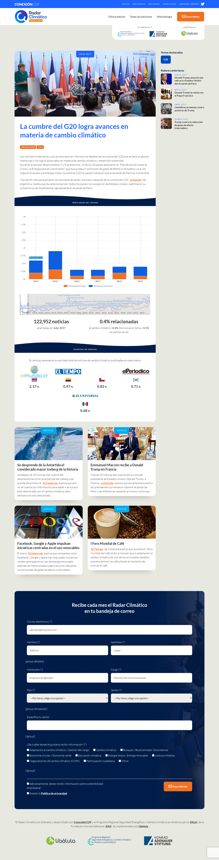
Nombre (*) (33, 642)
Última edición (116, 16)
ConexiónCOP (82, 822)
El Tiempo (97, 549)
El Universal (35, 553)
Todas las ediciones (141, 16)
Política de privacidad (54, 793)
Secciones (139, 4)
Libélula (143, 826)
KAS (108, 826)
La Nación (136, 179)
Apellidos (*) (118, 642)
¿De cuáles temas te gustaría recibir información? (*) (57, 744)
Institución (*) (35, 669)
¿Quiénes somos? (189, 4)
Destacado (28, 147)
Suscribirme (179, 786)
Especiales (169, 4)
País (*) (31, 690)
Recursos (154, 4)
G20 (40, 147)
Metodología (164, 16)
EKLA (193, 822)
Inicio (126, 4)
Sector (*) (116, 690)
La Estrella (107, 483)
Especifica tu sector (38, 717)
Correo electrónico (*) (39, 621)
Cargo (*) (116, 669)
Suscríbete (192, 16)
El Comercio (50, 483)
